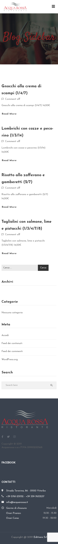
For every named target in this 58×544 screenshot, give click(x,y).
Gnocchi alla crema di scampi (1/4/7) (21, 89)
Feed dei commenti (12, 351)
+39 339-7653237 (35, 496)
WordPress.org (10, 359)
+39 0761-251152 (15, 496)
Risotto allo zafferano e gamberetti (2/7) (23, 178)
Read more (9, 114)
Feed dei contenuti (12, 343)
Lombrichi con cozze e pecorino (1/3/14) (27, 132)
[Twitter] (8, 436)
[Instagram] (14, 436)
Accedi (5, 335)
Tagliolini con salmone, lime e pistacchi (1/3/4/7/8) (27, 225)
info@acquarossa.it (17, 502)
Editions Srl (40, 537)
